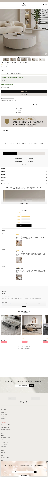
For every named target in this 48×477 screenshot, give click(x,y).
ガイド (31, 288)
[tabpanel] (24, 161)
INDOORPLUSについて (5, 440)
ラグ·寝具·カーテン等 (5, 457)
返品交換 (3, 174)
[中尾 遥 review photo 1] (19, 260)
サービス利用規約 (4, 444)
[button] (4, 64)
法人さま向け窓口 (4, 409)
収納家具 (2, 460)
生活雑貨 (2, 450)
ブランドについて (4, 180)
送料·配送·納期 (3, 412)
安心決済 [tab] (38, 153)
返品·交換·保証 (3, 416)
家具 (2, 448)
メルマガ (2, 420)
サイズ (2, 70)
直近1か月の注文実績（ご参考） (9, 84)
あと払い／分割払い (5, 183)
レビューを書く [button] (24, 225)
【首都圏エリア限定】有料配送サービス (12, 77)
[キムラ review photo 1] (19, 243)
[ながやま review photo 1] (19, 277)
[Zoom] (46, 54)
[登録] (35, 472)
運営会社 (2, 435)
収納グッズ (3, 452)
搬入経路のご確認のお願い (6, 429)
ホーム (2, 7)
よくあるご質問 (4, 414)
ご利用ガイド (3, 422)
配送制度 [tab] (10, 153)
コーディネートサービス (5, 424)
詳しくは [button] (21, 77)
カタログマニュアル (4, 442)
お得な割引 (3, 177)
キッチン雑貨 (3, 454)
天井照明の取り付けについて (6, 431)
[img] (18, 234)
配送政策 (3, 171)
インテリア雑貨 (4, 459)
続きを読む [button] (28, 238)
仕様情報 (3, 168)
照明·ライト (3, 455)
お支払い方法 (3, 411)
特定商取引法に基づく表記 (6, 437)
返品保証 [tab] (24, 153)
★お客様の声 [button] (24, 475)
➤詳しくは (24, 164)
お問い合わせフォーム (5, 427)
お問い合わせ (24, 94)
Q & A (24, 288)
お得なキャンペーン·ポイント (6, 425)
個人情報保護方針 (4, 439)
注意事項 (17, 288)
